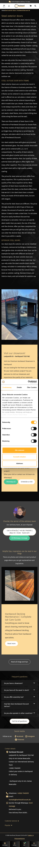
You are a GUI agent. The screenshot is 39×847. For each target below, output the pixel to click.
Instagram (31, 736)
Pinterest (20, 740)
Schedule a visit (26, 482)
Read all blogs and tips (19, 662)
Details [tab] (19, 387)
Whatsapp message (20, 538)
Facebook (19, 736)
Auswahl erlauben (19, 457)
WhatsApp (10, 482)
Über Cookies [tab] (32, 387)
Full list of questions (19, 721)
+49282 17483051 (23, 793)
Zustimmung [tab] (6, 387)
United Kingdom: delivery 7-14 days (20, 1)
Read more (12, 643)
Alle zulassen (19, 450)
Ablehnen (19, 463)
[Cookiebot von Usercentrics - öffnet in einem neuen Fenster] (28, 381)
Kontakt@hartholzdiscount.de (20, 800)
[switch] (34, 428)
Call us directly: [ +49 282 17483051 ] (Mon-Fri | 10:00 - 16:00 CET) (19, 532)
